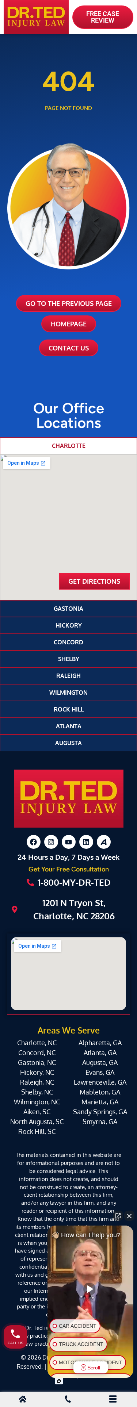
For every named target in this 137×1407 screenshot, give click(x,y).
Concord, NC (37, 1052)
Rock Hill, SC (37, 1131)
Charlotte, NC (37, 1043)
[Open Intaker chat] (59, 1381)
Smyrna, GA (100, 1121)
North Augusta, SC (37, 1121)
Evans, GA (99, 1072)
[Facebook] (34, 842)
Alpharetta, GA (100, 1043)
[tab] (68, 445)
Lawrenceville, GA (100, 1082)
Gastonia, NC (37, 1062)
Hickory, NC (37, 1072)
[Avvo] (104, 842)
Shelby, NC (37, 1092)
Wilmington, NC (37, 1102)
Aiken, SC (36, 1112)
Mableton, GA (100, 1092)
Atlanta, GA (100, 1052)
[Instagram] (51, 842)
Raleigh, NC (37, 1082)
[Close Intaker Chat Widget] (129, 1216)
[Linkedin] (86, 842)
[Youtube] (69, 842)
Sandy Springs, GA (100, 1112)
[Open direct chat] (118, 1216)
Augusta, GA (100, 1062)
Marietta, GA (99, 1102)
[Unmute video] (90, 1289)
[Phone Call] (68, 1400)
